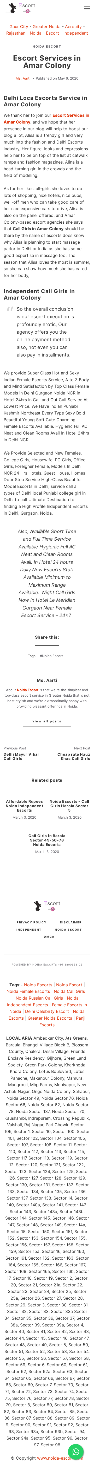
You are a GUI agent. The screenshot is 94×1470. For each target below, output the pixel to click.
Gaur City (18, 26)
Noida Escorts (38, 984)
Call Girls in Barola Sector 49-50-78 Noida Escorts (47, 840)
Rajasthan (15, 33)
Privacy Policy (31, 922)
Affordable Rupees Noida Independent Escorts (24, 805)
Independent (75, 33)
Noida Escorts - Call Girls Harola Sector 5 (69, 805)
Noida (36, 33)
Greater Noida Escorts (50, 1018)
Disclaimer (71, 922)
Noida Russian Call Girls (39, 998)
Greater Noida (47, 26)
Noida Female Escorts (28, 991)
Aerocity (73, 26)
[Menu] (87, 8)
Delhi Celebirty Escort (47, 1011)
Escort (52, 33)
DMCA (49, 936)
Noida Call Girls (69, 991)
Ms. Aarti (23, 78)
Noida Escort (47, 46)
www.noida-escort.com (60, 1458)
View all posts (47, 721)
